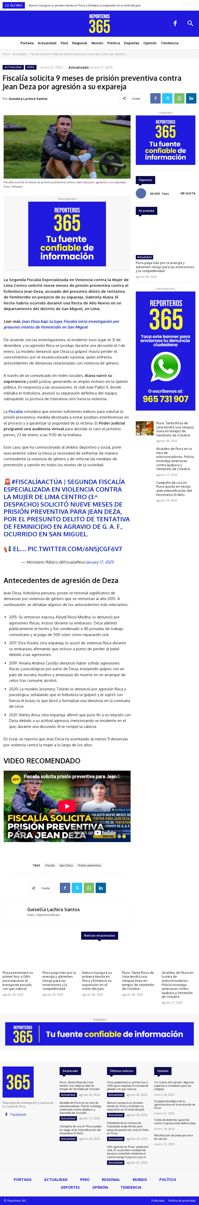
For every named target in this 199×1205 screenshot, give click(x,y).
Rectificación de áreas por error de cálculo (173, 1137)
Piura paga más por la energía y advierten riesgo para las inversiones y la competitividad (165, 267)
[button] (190, 24)
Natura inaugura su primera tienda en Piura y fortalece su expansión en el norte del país (84, 5)
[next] (193, 5)
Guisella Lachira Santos (28, 99)
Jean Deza (66, 865)
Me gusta (188, 193)
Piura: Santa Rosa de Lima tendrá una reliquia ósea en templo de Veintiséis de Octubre (175, 429)
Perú (30, 67)
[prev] (185, 5)
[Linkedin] (191, 98)
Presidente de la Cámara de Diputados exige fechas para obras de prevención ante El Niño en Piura (128, 1128)
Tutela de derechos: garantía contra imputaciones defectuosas (175, 1121)
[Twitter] (167, 98)
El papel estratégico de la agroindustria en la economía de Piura (174, 1104)
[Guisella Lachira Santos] (15, 913)
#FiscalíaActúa (36, 482)
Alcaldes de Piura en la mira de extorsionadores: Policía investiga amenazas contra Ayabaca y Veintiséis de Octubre (175, 459)
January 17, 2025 (100, 562)
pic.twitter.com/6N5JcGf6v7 (75, 549)
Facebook (18, 1114)
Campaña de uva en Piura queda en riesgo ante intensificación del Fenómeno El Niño (174, 488)
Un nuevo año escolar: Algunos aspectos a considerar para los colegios (174, 1085)
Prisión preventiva (89, 865)
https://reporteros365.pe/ (43, 915)
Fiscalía (50, 865)
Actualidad (20, 54)
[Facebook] (175, 24)
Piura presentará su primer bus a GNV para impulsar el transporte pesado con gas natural (18, 980)
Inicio (6, 54)
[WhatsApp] (179, 98)
